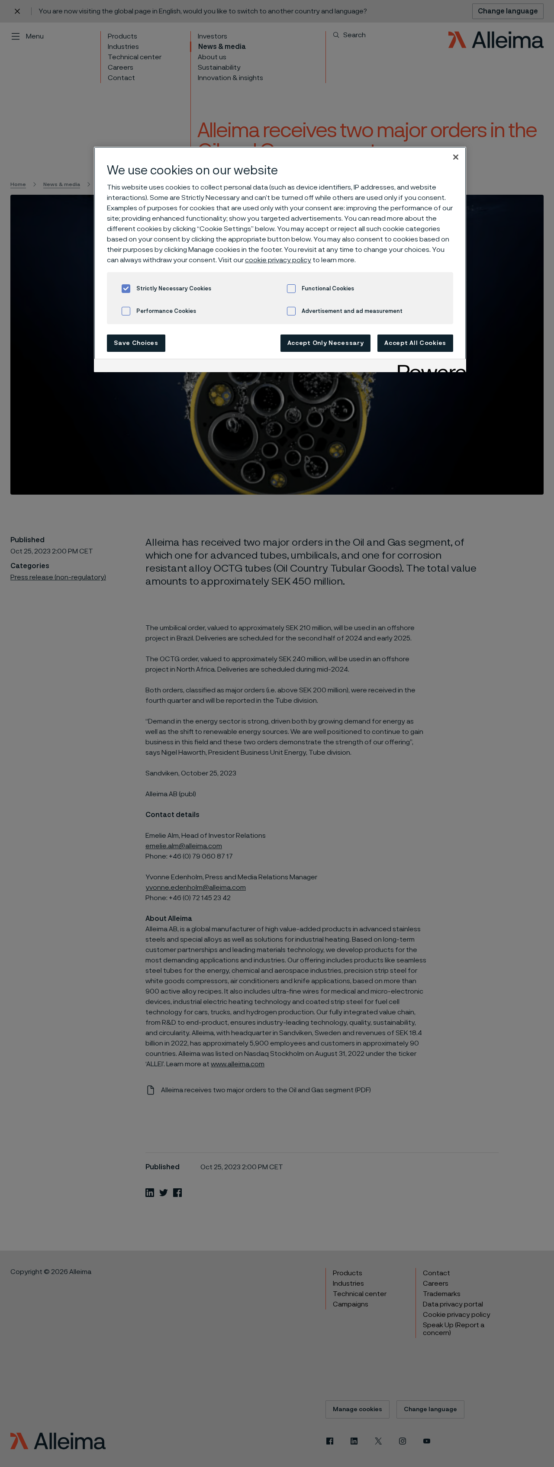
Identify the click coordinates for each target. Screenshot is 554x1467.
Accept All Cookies (415, 343)
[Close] (455, 157)
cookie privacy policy (278, 260)
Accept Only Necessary (325, 343)
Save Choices (136, 343)
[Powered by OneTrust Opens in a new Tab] (429, 366)
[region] (280, 259)
